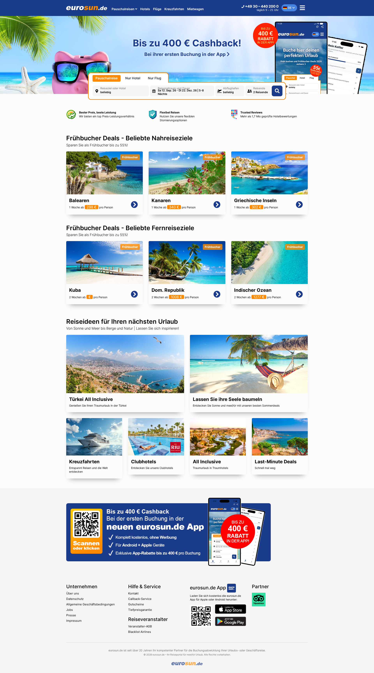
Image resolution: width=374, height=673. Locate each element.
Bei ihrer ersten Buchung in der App (185, 54)
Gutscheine (136, 604)
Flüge (157, 9)
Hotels (145, 9)
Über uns (72, 593)
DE (289, 7)
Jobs (69, 610)
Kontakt (133, 593)
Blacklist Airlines (139, 632)
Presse (71, 615)
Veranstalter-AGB (140, 626)
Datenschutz (75, 599)
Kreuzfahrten (174, 9)
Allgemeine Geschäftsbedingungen (90, 604)
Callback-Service (140, 599)
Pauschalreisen (123, 9)
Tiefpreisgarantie (140, 610)
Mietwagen (195, 9)
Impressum (74, 621)
